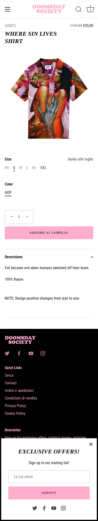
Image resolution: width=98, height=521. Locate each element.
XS (7, 168)
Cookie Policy (15, 413)
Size (49, 159)
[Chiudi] (91, 444)
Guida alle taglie (80, 159)
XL (34, 168)
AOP (8, 192)
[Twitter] (34, 508)
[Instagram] (63, 508)
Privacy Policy (15, 406)
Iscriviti (49, 493)
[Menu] (7, 9)
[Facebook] (44, 508)
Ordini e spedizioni (19, 390)
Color (9, 184)
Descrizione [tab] (14, 257)
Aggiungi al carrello (49, 232)
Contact (11, 383)
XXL (43, 168)
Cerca (9, 375)
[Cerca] (78, 10)
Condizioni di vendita (21, 398)
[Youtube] (53, 508)
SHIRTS (10, 26)
